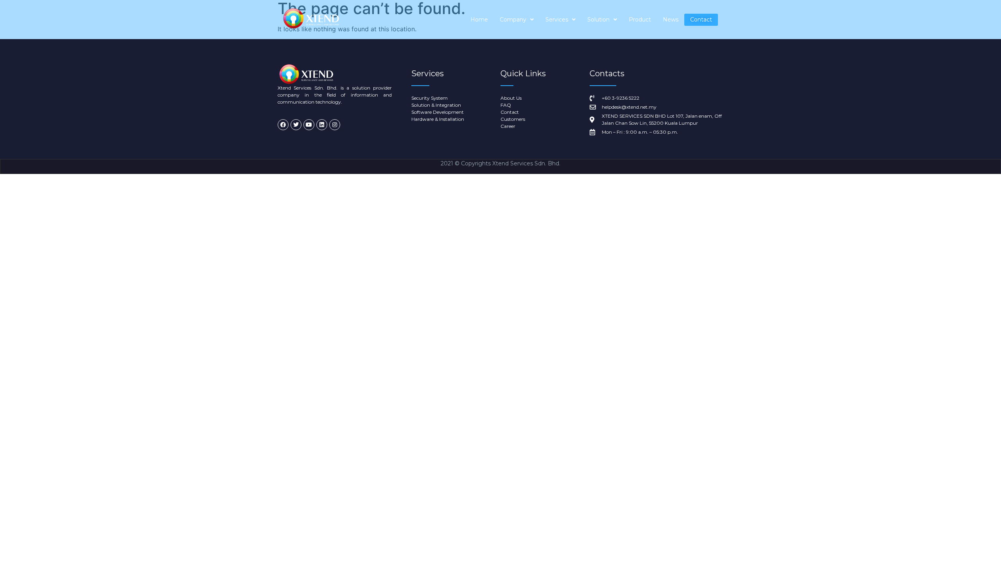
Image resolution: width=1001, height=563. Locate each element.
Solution (598, 19)
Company (513, 19)
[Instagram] (334, 124)
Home (479, 19)
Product (640, 19)
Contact (701, 19)
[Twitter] (296, 124)
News (670, 19)
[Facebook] (283, 124)
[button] (517, 20)
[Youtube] (308, 124)
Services (556, 19)
